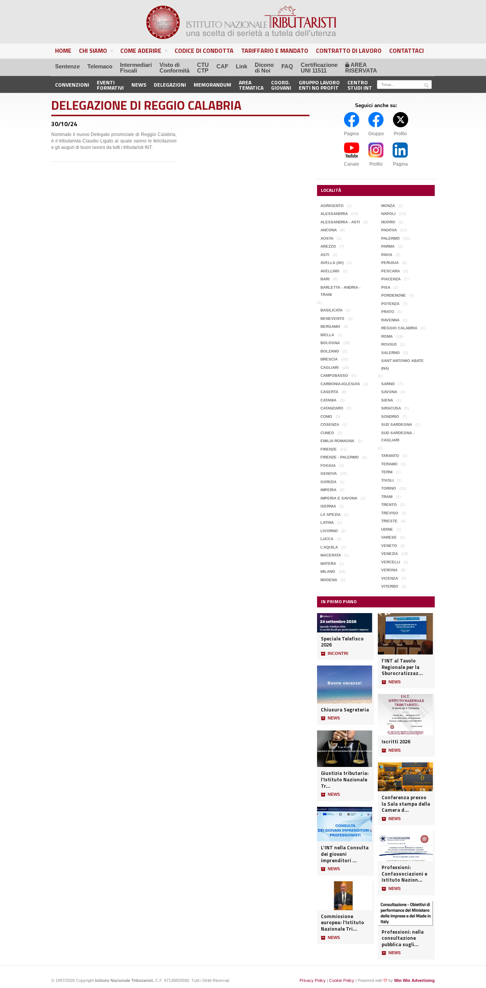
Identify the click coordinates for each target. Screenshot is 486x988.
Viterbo (389, 586)
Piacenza (391, 279)
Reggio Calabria (399, 328)
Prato (387, 312)
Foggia (328, 465)
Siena (387, 400)
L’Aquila (329, 547)
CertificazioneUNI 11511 (319, 67)
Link (241, 66)
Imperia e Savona (338, 498)
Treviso (389, 513)
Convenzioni (72, 85)
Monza (388, 206)
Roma (387, 336)
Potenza (390, 304)
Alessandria (334, 214)
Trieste (389, 521)
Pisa (385, 287)
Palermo (390, 238)
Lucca (326, 539)
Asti (324, 255)
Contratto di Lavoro (349, 50)
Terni (387, 472)
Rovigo (389, 344)
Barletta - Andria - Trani (340, 291)
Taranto (390, 456)
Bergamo (330, 326)
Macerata (330, 555)
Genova (328, 473)
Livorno (329, 531)
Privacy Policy (313, 980)
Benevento (332, 318)
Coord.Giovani (281, 84)
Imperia (328, 490)
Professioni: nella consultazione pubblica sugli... (403, 938)
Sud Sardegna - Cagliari (397, 437)
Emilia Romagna (337, 441)
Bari (325, 279)
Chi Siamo (93, 50)
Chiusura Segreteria (345, 710)
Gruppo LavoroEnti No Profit (319, 84)
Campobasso (334, 375)
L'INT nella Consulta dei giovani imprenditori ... (345, 853)
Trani (387, 497)
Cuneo (327, 433)
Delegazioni (170, 85)
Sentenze (67, 66)
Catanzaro (331, 408)
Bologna (330, 343)
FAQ (287, 66)
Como (326, 416)
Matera (328, 563)
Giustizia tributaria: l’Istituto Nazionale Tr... (345, 779)
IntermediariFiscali (136, 67)
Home (63, 50)
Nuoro (388, 222)
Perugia (390, 263)
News (138, 85)
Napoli (388, 214)
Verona (389, 570)
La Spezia (330, 514)
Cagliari (329, 367)
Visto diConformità (174, 67)
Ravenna (390, 320)
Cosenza (329, 424)
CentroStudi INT (359, 84)
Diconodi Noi (264, 67)
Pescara (390, 271)
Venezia (389, 554)
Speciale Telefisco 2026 (342, 641)
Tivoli (387, 480)
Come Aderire (140, 50)
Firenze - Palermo (339, 457)
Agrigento (332, 206)
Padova (389, 230)
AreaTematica (251, 84)
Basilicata (331, 310)
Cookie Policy (341, 980)
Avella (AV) (332, 263)
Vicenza (389, 578)
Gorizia (328, 482)
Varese (389, 537)
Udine (387, 529)
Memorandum (212, 85)
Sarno (388, 384)
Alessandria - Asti (340, 222)
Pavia (386, 255)
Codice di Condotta (204, 50)
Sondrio (390, 416)
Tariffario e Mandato (274, 50)
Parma (387, 246)
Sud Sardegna (396, 424)
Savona (389, 392)
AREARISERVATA (361, 67)
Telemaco (99, 66)
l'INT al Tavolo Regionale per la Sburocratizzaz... (402, 667)
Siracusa (391, 408)
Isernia (328, 506)
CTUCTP (203, 67)
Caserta (329, 392)
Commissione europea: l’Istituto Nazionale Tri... (342, 922)
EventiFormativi (110, 84)
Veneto (389, 546)
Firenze (328, 449)
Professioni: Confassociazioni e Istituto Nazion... (404, 873)
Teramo (389, 464)
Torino (388, 488)
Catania (328, 400)
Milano (327, 571)
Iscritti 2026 (396, 741)
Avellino (329, 271)
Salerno (390, 353)
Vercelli (390, 562)
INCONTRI (334, 653)
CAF (222, 66)
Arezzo (328, 246)
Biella (327, 335)
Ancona (328, 230)
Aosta (326, 238)
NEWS (330, 718)
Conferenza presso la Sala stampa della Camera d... (406, 803)
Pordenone (393, 295)
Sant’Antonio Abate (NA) (402, 364)
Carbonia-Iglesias (340, 384)
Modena (328, 580)
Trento (389, 505)
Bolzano (329, 351)
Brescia (329, 359)
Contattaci (406, 50)
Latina (327, 522)
